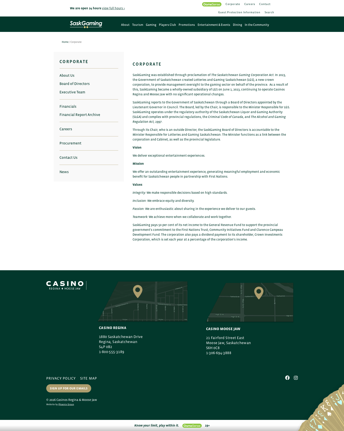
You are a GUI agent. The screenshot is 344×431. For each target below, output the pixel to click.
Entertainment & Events (214, 25)
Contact (265, 4)
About (125, 25)
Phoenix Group (66, 404)
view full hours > (113, 8)
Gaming (151, 25)
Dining (237, 25)
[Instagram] (296, 377)
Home (65, 42)
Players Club (167, 25)
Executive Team (72, 92)
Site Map (88, 378)
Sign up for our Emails (69, 388)
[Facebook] (287, 377)
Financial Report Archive (79, 115)
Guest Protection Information (239, 12)
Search (269, 12)
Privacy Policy (61, 378)
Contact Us (68, 157)
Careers (249, 4)
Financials (67, 106)
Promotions (187, 25)
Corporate (233, 4)
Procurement (70, 143)
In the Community (257, 25)
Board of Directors (74, 84)
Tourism (137, 25)
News (64, 172)
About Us (66, 75)
